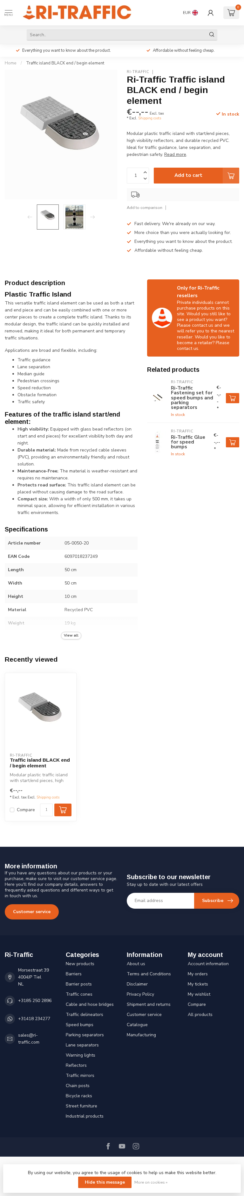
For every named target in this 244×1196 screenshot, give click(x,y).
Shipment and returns (149, 1004)
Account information (208, 964)
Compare (26, 809)
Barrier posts (79, 984)
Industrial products (85, 1116)
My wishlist (199, 994)
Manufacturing (141, 1035)
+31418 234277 (34, 1019)
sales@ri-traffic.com (28, 1038)
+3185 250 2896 (34, 1001)
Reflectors (76, 1065)
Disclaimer (137, 984)
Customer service (32, 912)
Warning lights (80, 1055)
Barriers (74, 974)
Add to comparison (144, 207)
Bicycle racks (79, 1096)
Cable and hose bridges (90, 1004)
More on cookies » (150, 1182)
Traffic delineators (84, 1015)
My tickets (198, 984)
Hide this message (105, 1182)
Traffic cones (79, 994)
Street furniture (81, 1106)
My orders (198, 974)
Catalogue (137, 1025)
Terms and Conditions (149, 974)
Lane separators (82, 1045)
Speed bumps (79, 1025)
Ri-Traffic (138, 72)
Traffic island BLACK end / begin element (65, 63)
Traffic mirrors (80, 1075)
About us (136, 964)
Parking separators (85, 1035)
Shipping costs (149, 118)
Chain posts (78, 1086)
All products (200, 1015)
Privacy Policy (140, 994)
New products (80, 964)
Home (11, 63)
